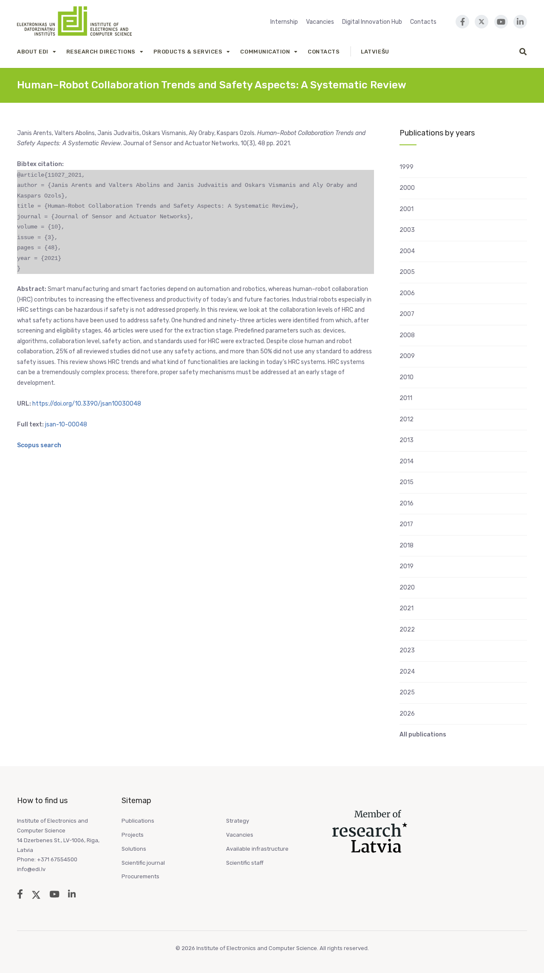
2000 (407, 188)
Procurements (140, 876)
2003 (407, 230)
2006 (407, 293)
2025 (407, 692)
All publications (423, 734)
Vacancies (320, 21)
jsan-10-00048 (66, 424)
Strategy (237, 821)
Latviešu (375, 51)
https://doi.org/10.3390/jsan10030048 (86, 403)
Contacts (423, 21)
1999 (407, 167)
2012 (407, 419)
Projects (133, 835)
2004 (407, 251)
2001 (407, 209)
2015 (407, 482)
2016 (407, 503)
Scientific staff (245, 863)
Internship (284, 21)
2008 (407, 335)
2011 (406, 398)
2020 (407, 587)
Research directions (101, 51)
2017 (406, 524)
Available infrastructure (257, 849)
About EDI (32, 51)
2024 (407, 671)
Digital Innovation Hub (372, 21)
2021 (407, 608)
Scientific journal (143, 863)
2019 (407, 566)
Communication (265, 51)
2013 (407, 440)
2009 (407, 356)
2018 (407, 545)
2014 (407, 461)
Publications (138, 821)
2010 (407, 377)
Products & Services (188, 51)
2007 (407, 314)
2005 (407, 272)
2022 (407, 629)
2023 (407, 650)
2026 (407, 713)
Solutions (134, 849)
